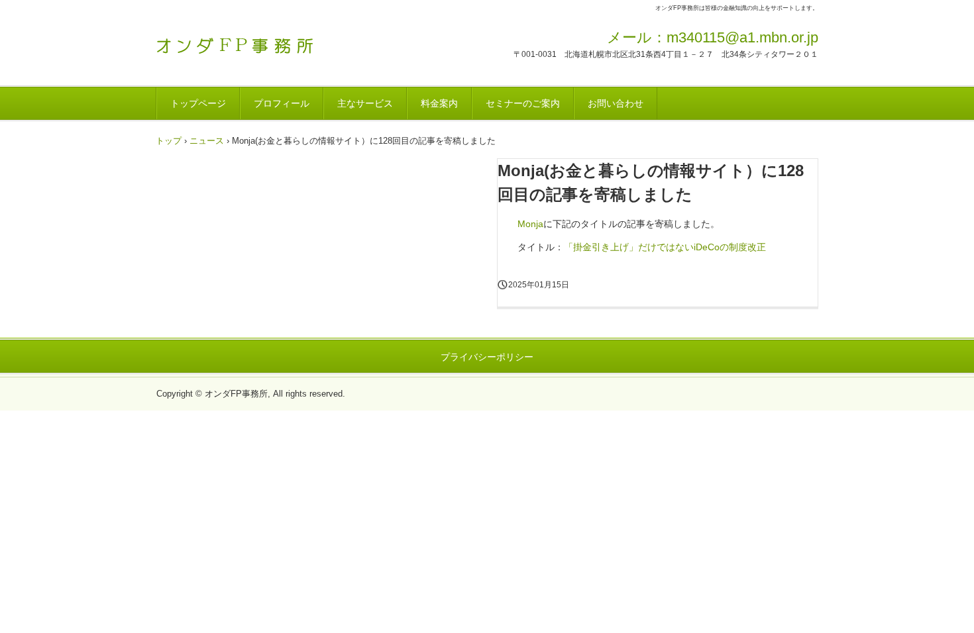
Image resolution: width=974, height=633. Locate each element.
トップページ (198, 103)
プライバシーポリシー (487, 357)
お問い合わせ (615, 103)
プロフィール (281, 103)
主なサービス (365, 103)
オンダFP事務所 (248, 41)
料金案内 (439, 103)
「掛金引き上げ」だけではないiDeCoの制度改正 (665, 247)
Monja (530, 224)
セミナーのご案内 (523, 103)
